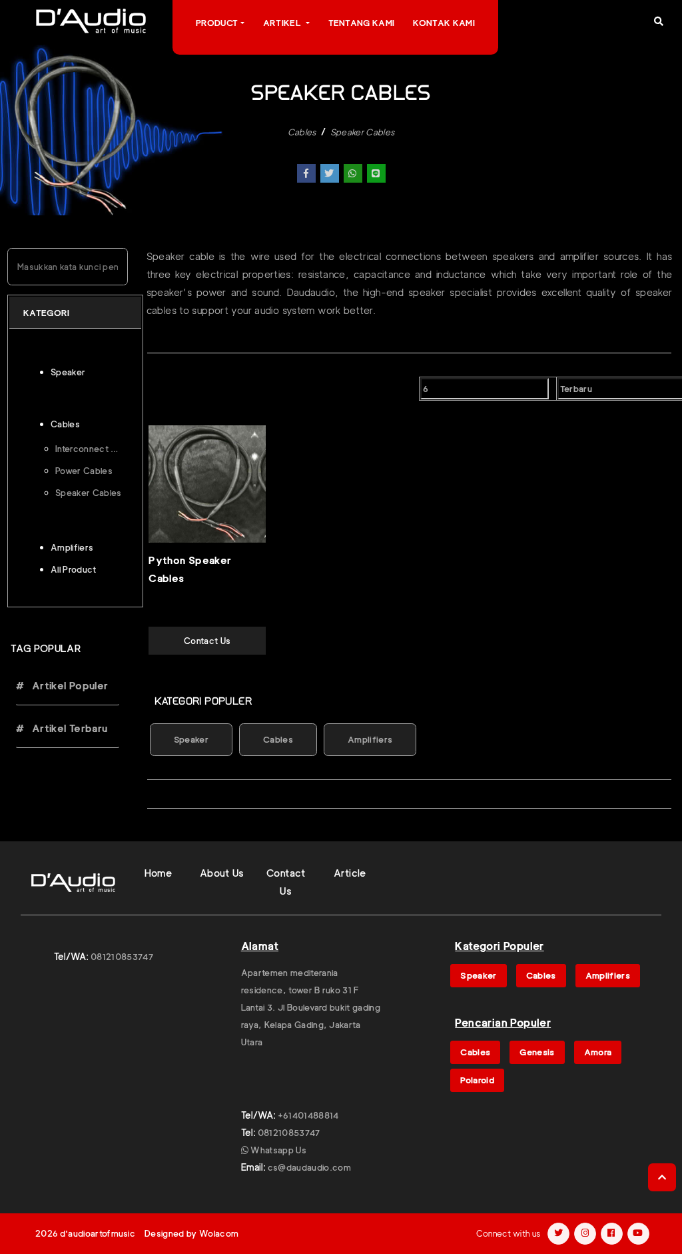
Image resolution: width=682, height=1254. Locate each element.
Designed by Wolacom (191, 1233)
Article (350, 873)
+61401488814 (308, 1115)
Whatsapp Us (277, 1150)
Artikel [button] (283, 22)
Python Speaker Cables (190, 570)
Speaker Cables (362, 132)
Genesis (536, 1052)
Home (158, 873)
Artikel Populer (68, 686)
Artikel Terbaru (68, 729)
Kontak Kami (444, 22)
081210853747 (122, 956)
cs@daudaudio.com (309, 1167)
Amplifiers (370, 739)
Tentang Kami (361, 22)
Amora (598, 1052)
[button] (658, 21)
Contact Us (207, 640)
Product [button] (217, 22)
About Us (222, 873)
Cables (302, 132)
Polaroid (477, 1080)
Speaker (191, 739)
